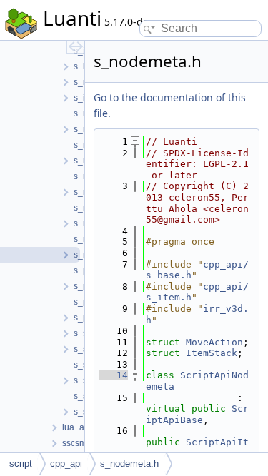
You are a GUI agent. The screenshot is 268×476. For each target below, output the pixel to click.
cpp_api (66, 463)
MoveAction (214, 342)
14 (113, 375)
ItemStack (211, 353)
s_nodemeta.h (129, 463)
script (20, 463)
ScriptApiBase (197, 414)
